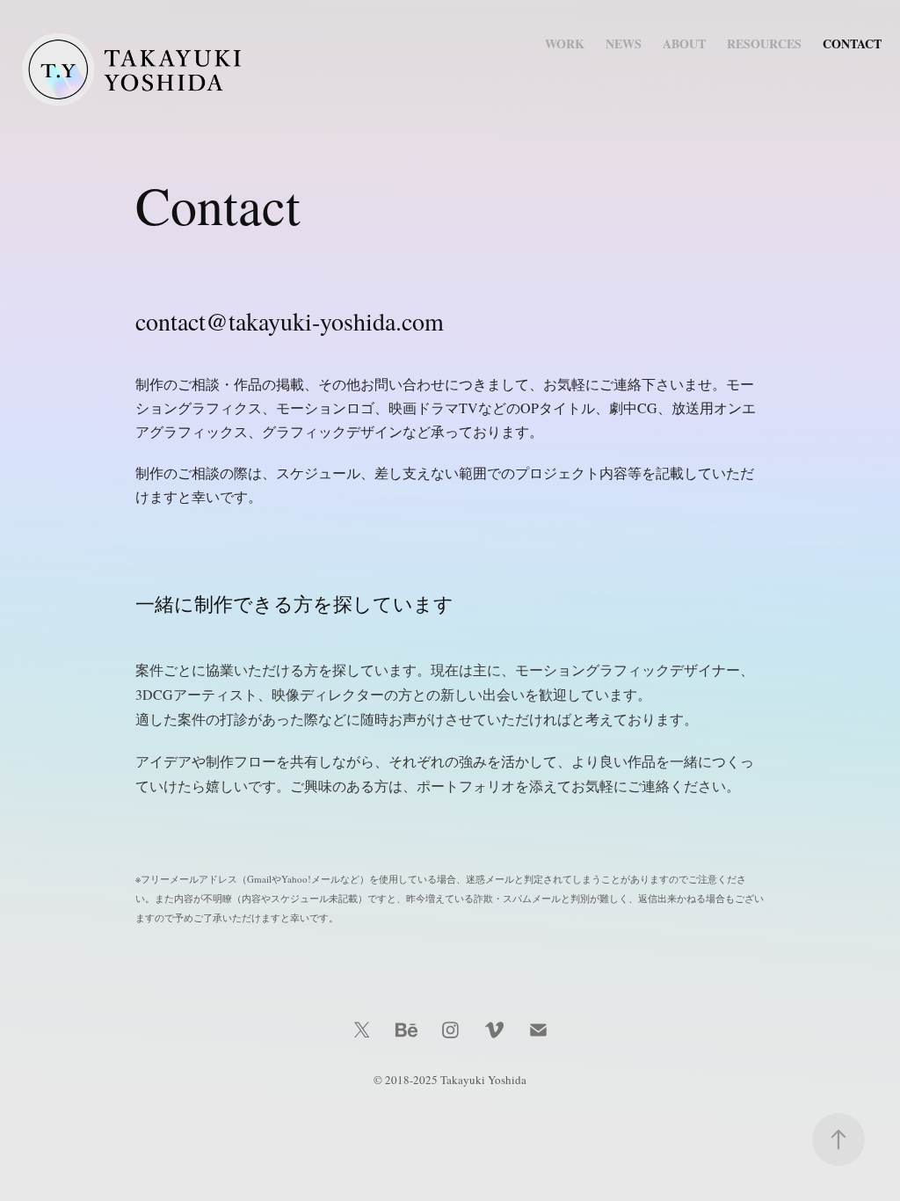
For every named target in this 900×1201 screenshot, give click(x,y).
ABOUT (684, 43)
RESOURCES (764, 43)
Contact (852, 43)
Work (564, 43)
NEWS (624, 43)
